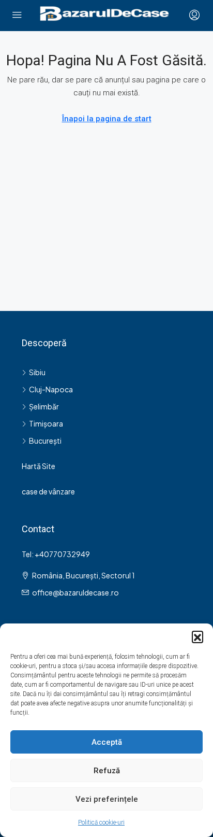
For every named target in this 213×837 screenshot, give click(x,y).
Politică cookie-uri (101, 822)
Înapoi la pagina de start (106, 118)
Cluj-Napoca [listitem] (51, 389)
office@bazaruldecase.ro (75, 592)
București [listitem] (45, 440)
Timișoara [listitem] (46, 423)
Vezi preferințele (106, 799)
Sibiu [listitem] (37, 372)
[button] (197, 636)
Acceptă (107, 742)
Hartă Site (38, 466)
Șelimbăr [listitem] (44, 406)
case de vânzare (48, 491)
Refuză (107, 770)
